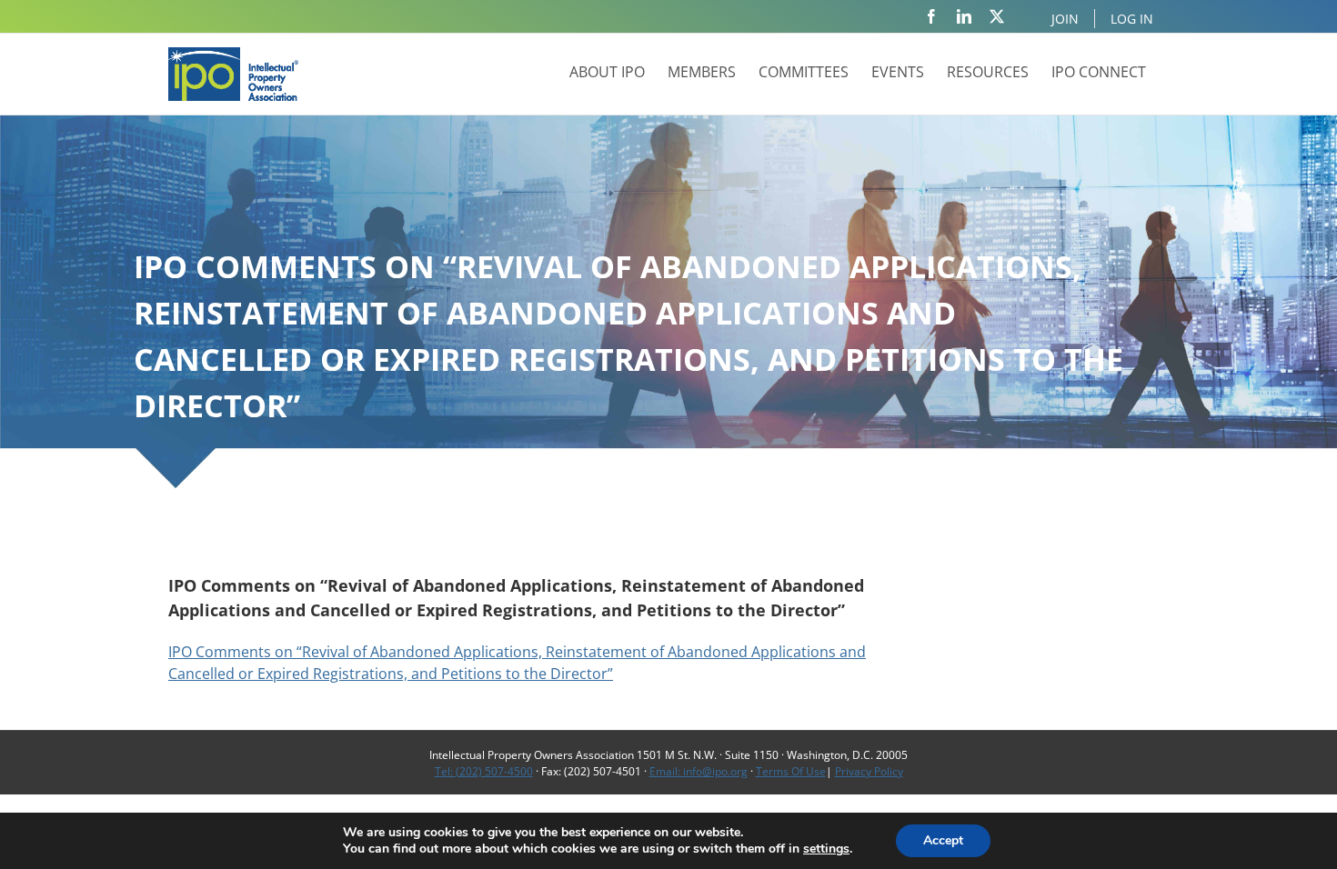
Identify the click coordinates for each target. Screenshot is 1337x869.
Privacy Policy (869, 771)
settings (826, 849)
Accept (943, 840)
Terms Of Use (791, 771)
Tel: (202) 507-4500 (484, 771)
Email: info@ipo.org (698, 771)
